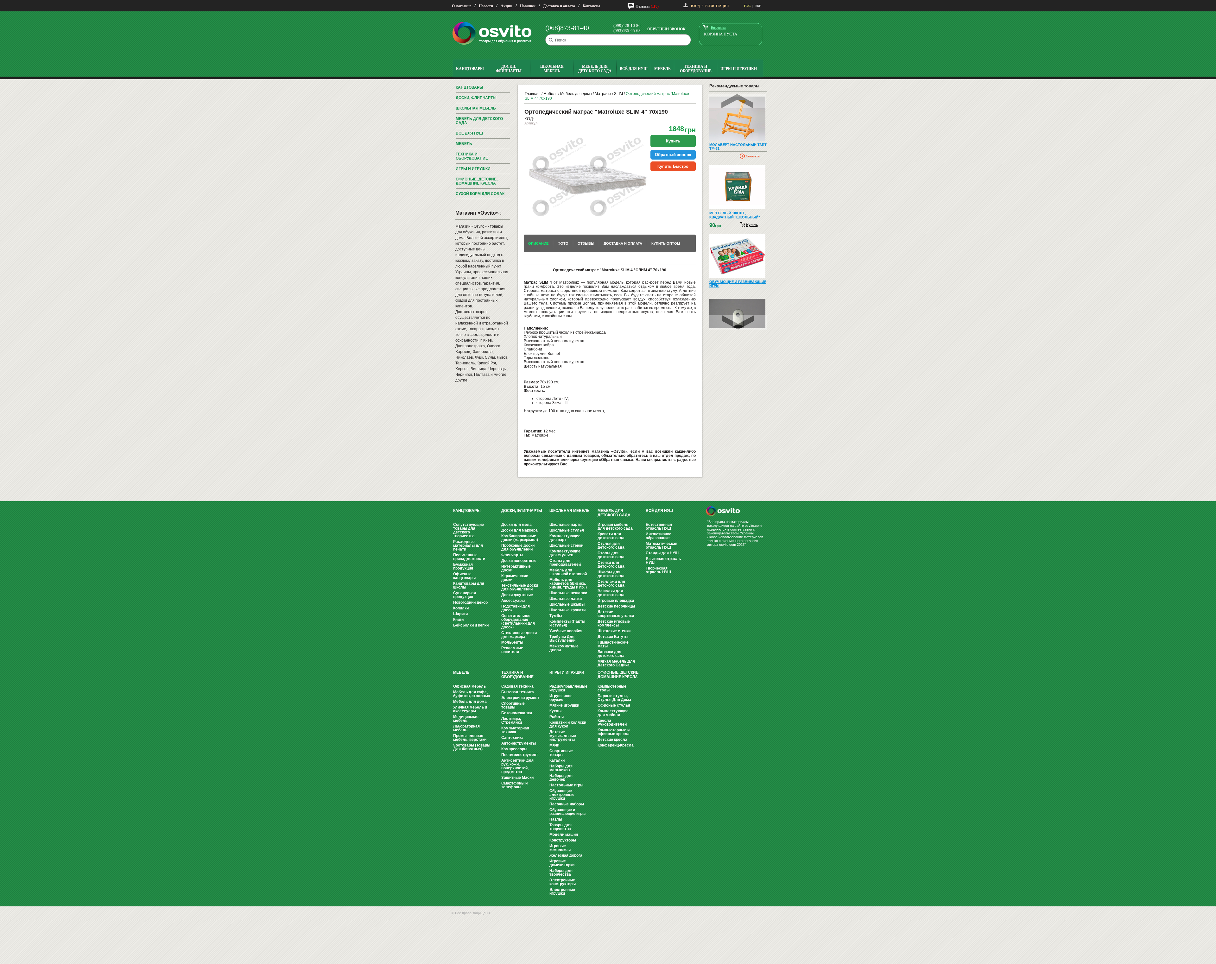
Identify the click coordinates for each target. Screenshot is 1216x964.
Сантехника (512, 737)
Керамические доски (514, 578)
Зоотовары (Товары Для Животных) (471, 747)
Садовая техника (517, 686)
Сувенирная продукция (464, 595)
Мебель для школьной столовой (568, 572)
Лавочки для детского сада (611, 654)
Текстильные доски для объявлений (519, 587)
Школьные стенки (566, 545)
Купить (752, 225)
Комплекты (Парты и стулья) (567, 623)
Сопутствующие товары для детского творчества (468, 530)
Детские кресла (612, 739)
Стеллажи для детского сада (611, 583)
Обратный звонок (666, 29)
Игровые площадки (616, 600)
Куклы (555, 711)
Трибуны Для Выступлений (562, 638)
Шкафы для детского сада (611, 574)
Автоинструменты (518, 743)
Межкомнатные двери (564, 648)
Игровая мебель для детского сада (615, 526)
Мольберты (512, 642)
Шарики (460, 614)
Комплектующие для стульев (564, 553)
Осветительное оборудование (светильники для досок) (518, 621)
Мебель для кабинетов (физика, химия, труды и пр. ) (568, 583)
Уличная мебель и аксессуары (470, 709)
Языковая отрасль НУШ (663, 561)
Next (738, 322)
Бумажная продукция (463, 566)
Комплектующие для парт (564, 538)
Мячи (554, 745)
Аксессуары (513, 600)
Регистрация (717, 6)
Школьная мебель (476, 108)
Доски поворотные (518, 560)
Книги (458, 619)
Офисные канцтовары (464, 576)
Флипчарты (512, 555)
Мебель (464, 144)
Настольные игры (566, 785)
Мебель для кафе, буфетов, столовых (471, 694)
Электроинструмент (520, 698)
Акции (506, 6)
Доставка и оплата (559, 6)
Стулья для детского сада (611, 545)
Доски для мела (516, 524)
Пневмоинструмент (519, 755)
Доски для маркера (519, 530)
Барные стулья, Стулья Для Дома (614, 698)
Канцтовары (469, 87)
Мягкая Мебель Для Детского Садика (616, 663)
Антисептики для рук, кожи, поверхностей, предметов (517, 766)
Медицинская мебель (465, 719)
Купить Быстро (672, 166)
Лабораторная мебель (466, 728)
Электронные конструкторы (562, 882)
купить (673, 141)
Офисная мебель (469, 686)
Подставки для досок (515, 608)
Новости (486, 6)
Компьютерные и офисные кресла (614, 732)
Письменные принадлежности (469, 557)
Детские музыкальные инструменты (562, 736)
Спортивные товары (513, 705)
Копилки (461, 608)
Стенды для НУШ (662, 553)
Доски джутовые (517, 595)
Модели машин (563, 834)
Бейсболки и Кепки (471, 625)
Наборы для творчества (561, 872)
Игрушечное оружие (561, 698)
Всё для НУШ (469, 133)
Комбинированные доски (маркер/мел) (519, 538)
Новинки (527, 6)
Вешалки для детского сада (611, 593)
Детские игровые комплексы (614, 623)
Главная (532, 93)
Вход (695, 6)
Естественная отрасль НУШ (659, 526)
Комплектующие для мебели (613, 713)
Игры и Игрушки (473, 169)
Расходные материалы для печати (468, 545)
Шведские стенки (614, 631)
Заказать (752, 156)
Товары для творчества (560, 827)
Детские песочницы (616, 606)
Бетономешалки (516, 713)
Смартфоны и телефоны (514, 785)
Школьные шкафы (567, 604)
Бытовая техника (517, 692)
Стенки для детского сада (611, 564)
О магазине (461, 6)
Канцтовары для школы (468, 585)
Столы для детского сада (611, 555)
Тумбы (555, 616)
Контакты (591, 6)
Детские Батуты (613, 636)
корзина (718, 27)
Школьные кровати (567, 610)
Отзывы (642, 6)
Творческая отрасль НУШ (658, 570)
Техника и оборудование (472, 156)
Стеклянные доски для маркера (519, 635)
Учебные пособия (565, 631)
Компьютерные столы (612, 688)
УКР (758, 6)
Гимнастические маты (613, 644)
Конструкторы (562, 840)
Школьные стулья (566, 530)
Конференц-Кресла (616, 745)
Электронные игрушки (562, 891)
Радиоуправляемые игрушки (568, 688)
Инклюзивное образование (658, 536)
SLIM (618, 93)
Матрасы (603, 93)
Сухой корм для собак (480, 194)
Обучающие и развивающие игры (567, 812)
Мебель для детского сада (479, 121)
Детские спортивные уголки (616, 614)
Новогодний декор (470, 602)
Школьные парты (565, 524)
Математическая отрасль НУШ (661, 545)
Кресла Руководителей (612, 722)
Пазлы (555, 819)
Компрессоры (514, 749)
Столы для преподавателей (565, 562)
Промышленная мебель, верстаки (469, 738)
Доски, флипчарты (476, 98)
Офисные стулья (614, 705)
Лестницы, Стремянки (511, 720)
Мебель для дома (576, 93)
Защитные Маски (517, 777)
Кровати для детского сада (611, 536)
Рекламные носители (512, 650)
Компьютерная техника (515, 730)
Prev (737, 101)
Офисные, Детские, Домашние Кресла (476, 181)
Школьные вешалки (568, 593)
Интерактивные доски (516, 568)
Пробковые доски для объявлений (518, 547)
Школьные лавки (565, 598)
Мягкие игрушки (564, 705)
